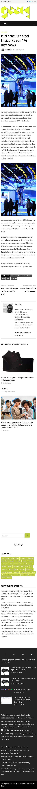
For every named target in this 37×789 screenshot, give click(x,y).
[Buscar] (27, 535)
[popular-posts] (5, 654)
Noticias (4, 32)
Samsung (16, 572)
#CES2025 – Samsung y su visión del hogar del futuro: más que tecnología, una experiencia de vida (17, 771)
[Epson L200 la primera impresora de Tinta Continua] (5, 679)
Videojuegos (21, 736)
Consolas (4, 561)
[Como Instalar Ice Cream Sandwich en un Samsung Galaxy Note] (6, 698)
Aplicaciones (11, 715)
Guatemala (4, 724)
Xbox (3, 577)
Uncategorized (11, 575)
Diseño (2, 721)
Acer (3, 558)
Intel (8, 278)
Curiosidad (13, 718)
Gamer (19, 721)
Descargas (11, 561)
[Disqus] (18, 459)
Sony (33, 572)
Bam (2, 786)
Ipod (33, 724)
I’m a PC (4, 388)
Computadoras (26, 276)
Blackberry (23, 558)
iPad (25, 724)
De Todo (18, 561)
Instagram (16, 566)
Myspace (11, 569)
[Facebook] (28, 1)
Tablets (2, 736)
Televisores (7, 736)
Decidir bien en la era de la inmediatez (14, 747)
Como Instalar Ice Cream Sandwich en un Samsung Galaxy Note (22, 700)
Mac (16, 727)
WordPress (30, 784)
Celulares (30, 558)
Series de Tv (16, 734)
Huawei (31, 564)
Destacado (30, 718)
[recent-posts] (14, 654)
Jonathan (9, 49)
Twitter (4, 575)
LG (31, 566)
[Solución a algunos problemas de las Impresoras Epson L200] (5, 668)
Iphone (29, 724)
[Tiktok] (35, 1)
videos (26, 736)
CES (12, 276)
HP (26, 564)
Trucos (11, 736)
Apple (7, 558)
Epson (24, 561)
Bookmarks (25, 715)
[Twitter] (30, 1)
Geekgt (15, 784)
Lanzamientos (10, 727)
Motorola (4, 569)
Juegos (27, 566)
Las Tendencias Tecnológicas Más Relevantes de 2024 (17, 596)
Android (3, 715)
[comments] (22, 654)
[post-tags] (31, 654)
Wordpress (31, 575)
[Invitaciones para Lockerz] (6, 690)
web (2, 739)
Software (29, 734)
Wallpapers (30, 736)
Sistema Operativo (25, 572)
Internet (18, 724)
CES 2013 (17, 276)
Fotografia (13, 721)
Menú (6, 24)
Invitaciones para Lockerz (22, 690)
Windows (24, 575)
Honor (22, 564)
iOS (23, 724)
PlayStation (29, 569)
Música (25, 727)
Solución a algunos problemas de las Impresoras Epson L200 (23, 669)
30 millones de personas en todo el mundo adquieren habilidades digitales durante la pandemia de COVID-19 (17, 425)
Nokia (16, 569)
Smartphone (23, 734)
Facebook (30, 561)
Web (18, 575)
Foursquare (5, 564)
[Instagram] (32, 1)
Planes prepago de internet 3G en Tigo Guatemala (18, 660)
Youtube (9, 577)
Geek (3, 278)
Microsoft (21, 727)
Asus (17, 558)
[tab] (5, 654)
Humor (9, 566)
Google (16, 564)
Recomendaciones (7, 572)
